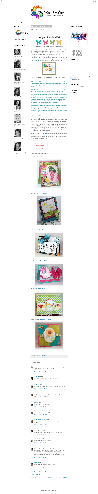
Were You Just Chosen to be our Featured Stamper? (39, 22)
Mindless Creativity (42, 288)
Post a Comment (36, 474)
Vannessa (36, 462)
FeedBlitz (73, 80)
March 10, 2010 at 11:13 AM (40, 380)
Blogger (55, 490)
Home (14, 22)
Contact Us (66, 22)
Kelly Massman (37, 438)
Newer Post (33, 477)
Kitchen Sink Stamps (39, 357)
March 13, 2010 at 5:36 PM (40, 424)
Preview (72, 79)
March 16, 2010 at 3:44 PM (40, 471)
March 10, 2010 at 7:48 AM (40, 371)
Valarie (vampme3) (38, 410)
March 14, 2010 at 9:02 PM (40, 442)
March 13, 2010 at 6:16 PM (40, 434)
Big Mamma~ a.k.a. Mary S (40, 419)
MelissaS (36, 402)
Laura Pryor (37, 365)
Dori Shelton (37, 376)
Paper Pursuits (42, 229)
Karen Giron (37, 428)
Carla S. (36, 392)
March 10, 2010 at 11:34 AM (40, 388)
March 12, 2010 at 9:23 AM (40, 406)
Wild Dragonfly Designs (45, 319)
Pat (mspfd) (37, 384)
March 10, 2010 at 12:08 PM (40, 398)
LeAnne (42, 133)
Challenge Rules (21, 22)
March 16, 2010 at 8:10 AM (40, 457)
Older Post (64, 477)
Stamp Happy (44, 156)
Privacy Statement (57, 22)
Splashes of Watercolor (44, 260)
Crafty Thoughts (42, 193)
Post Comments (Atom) (42, 480)
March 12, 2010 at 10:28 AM (40, 414)
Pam (47, 133)
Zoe (35, 446)
